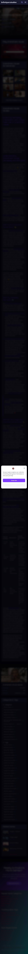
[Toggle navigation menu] (25, 2)
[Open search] (22, 2)
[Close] (24, 468)
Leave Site (14, 485)
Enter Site (14, 480)
